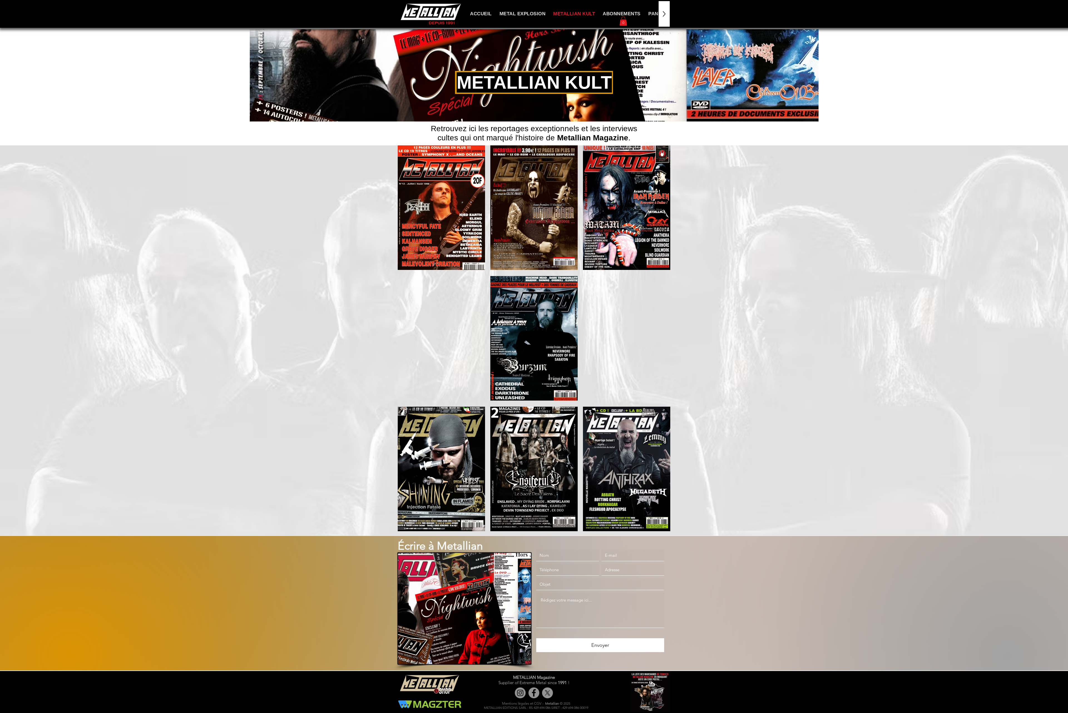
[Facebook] (533, 692)
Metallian (552, 703)
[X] (547, 692)
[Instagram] (520, 692)
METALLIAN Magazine (534, 677)
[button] (623, 21)
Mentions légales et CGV (522, 703)
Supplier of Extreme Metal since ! (534, 682)
